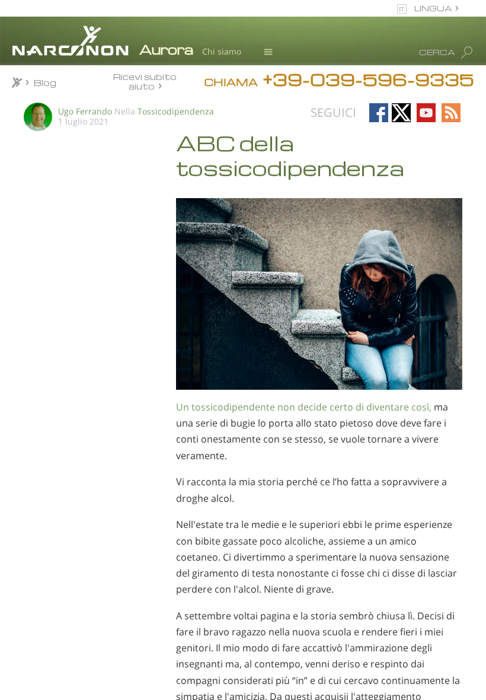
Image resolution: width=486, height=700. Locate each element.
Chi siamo (221, 51)
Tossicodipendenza (176, 111)
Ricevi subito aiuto (145, 81)
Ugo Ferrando (85, 111)
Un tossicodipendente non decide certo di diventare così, (303, 406)
